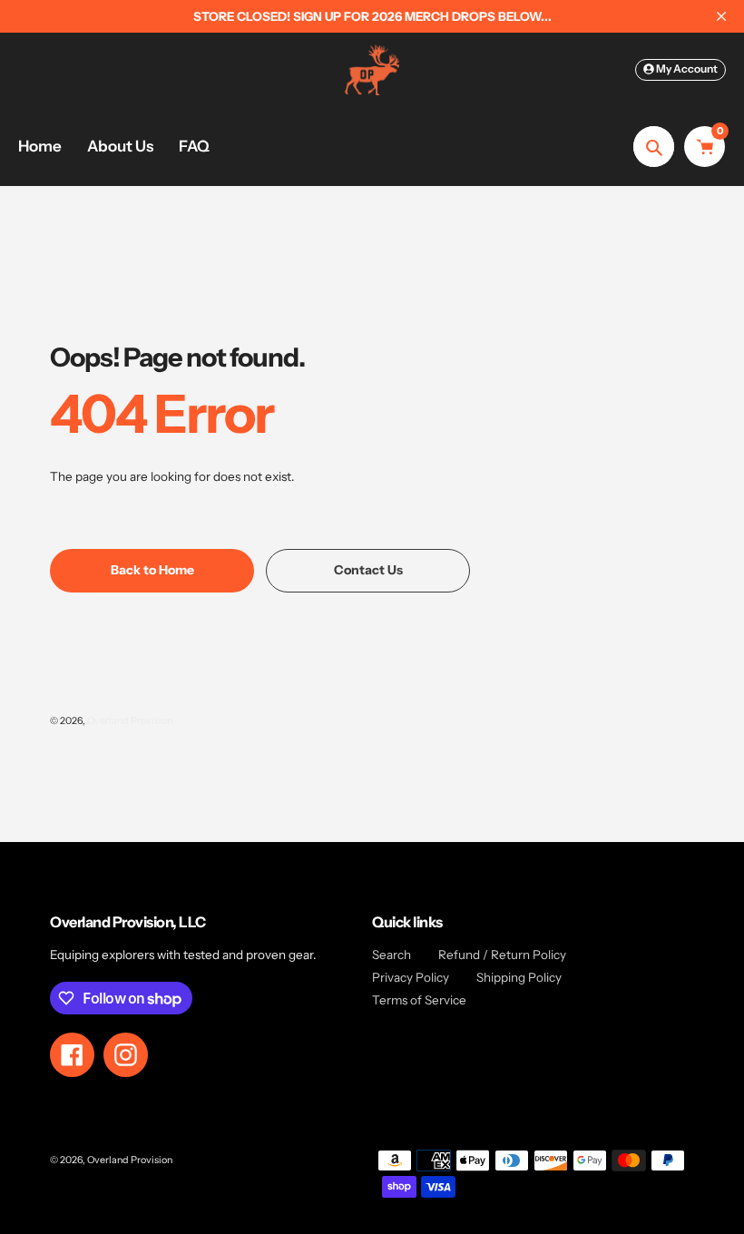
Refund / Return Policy (502, 954)
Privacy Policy (410, 977)
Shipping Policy (519, 977)
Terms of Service (419, 1000)
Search (391, 954)
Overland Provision (129, 721)
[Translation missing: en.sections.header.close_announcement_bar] (721, 16)
